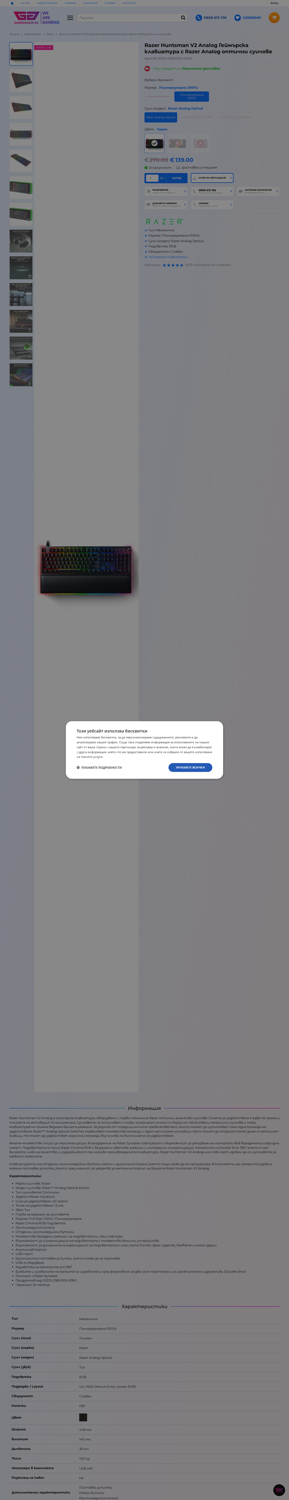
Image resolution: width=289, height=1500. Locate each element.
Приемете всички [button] (190, 767)
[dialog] (144, 750)
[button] (99, 767)
